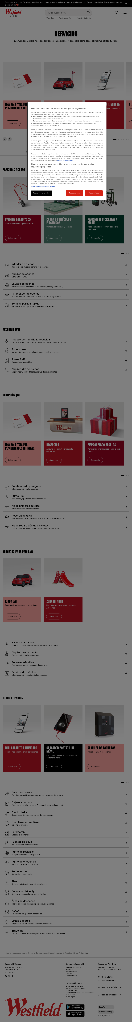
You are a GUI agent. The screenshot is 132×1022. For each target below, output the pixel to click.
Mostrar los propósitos (42, 193)
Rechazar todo (74, 193)
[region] (66, 151)
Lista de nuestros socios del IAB (43, 186)
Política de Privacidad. (65, 160)
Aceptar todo (94, 193)
